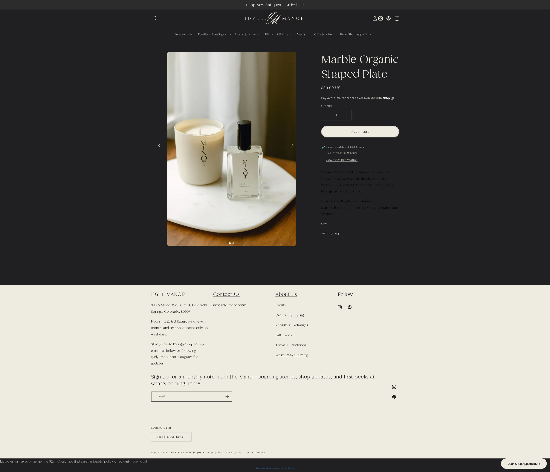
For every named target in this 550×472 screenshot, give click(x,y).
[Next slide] (292, 145)
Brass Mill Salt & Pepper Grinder (346, 201)
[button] (156, 18)
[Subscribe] (227, 396)
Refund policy (214, 452)
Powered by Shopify (189, 452)
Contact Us (226, 294)
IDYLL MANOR (169, 452)
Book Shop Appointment (523, 464)
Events (280, 305)
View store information (342, 160)
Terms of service (256, 452)
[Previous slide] (159, 145)
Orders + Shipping (289, 315)
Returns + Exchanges (291, 325)
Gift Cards (283, 335)
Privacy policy (233, 452)
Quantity (326, 106)
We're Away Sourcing (291, 355)
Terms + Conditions (290, 345)
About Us (286, 294)
